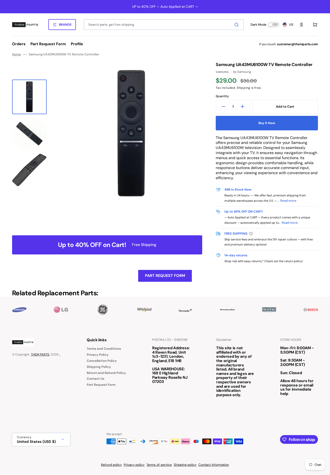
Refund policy (111, 465)
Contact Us (95, 379)
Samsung (222, 72)
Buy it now (266, 123)
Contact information (213, 465)
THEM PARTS (40, 354)
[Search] (237, 24)
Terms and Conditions (104, 349)
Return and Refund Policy (106, 373)
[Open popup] (251, 233)
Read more (288, 201)
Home (16, 54)
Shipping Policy (99, 367)
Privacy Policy (97, 355)
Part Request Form (165, 275)
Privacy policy (134, 465)
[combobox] (164, 24)
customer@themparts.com (297, 44)
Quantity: (222, 96)
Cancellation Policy (102, 361)
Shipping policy (185, 465)
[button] (301, 24)
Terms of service (159, 465)
